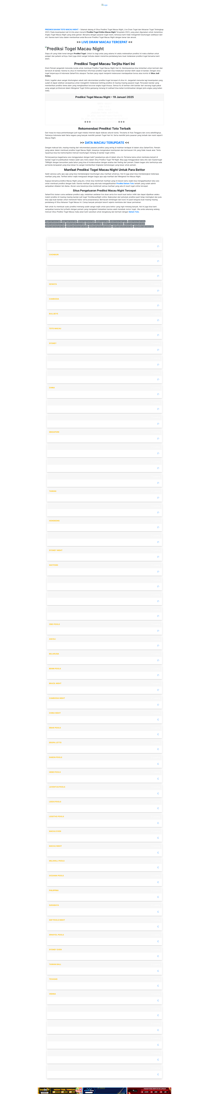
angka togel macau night (69, 221)
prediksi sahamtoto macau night (55, 224)
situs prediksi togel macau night (143, 226)
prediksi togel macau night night (55, 226)
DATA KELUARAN (71, 13)
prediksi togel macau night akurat (134, 224)
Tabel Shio (132, 13)
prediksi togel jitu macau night (75, 224)
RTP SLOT (142, 13)
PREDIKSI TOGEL (89, 13)
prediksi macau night (102, 221)
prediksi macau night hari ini (118, 221)
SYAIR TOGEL (119, 13)
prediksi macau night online (136, 221)
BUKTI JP (153, 13)
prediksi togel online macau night (123, 226)
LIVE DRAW (56, 13)
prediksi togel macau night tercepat (77, 226)
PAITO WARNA (104, 13)
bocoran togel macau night (86, 221)
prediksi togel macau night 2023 (113, 224)
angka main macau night (53, 221)
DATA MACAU (95, 142)
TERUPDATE (114, 142)
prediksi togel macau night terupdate (100, 226)
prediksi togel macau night (94, 224)
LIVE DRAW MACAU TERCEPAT (104, 42)
